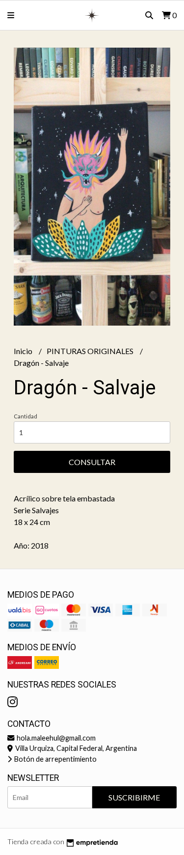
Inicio (24, 351)
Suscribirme (134, 797)
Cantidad (25, 416)
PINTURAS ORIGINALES (91, 351)
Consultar (92, 462)
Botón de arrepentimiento (55, 759)
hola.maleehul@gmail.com (55, 738)
